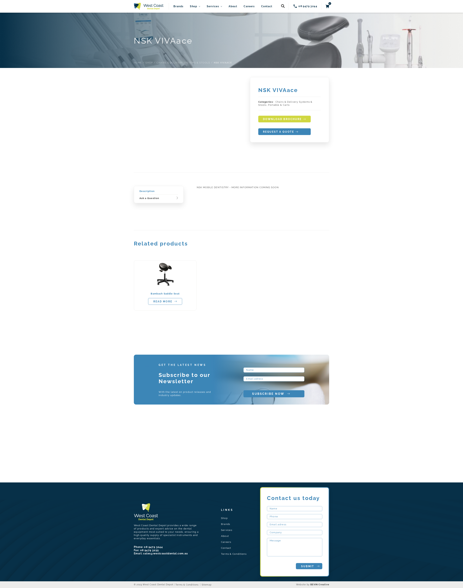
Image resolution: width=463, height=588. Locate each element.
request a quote (278, 131)
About (233, 6)
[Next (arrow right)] (456, 294)
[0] (327, 6)
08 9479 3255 (149, 550)
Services (213, 6)
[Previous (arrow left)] (6, 294)
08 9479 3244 (153, 547)
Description (147, 191)
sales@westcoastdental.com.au (165, 553)
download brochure (282, 119)
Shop (193, 6)
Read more (162, 301)
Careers (249, 6)
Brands (178, 6)
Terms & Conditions (234, 554)
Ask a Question (149, 198)
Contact (266, 6)
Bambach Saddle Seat (165, 293)
